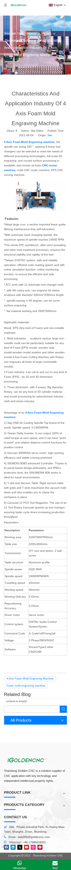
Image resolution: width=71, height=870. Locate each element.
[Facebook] (6, 847)
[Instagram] (33, 847)
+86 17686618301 (34, 842)
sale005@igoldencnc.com (34, 837)
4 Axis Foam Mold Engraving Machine (30, 678)
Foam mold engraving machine (26, 685)
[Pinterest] (39, 847)
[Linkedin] (13, 847)
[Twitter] (19, 847)
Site (49, 135)
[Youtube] (26, 847)
